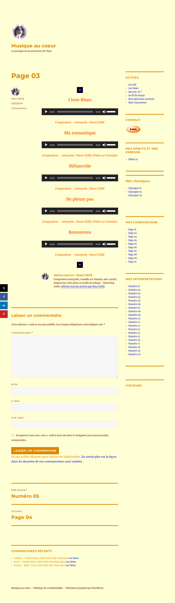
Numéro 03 (134, 293)
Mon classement (137, 102)
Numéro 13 (134, 329)
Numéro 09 (134, 315)
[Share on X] (4, 288)
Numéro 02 (134, 289)
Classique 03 (135, 195)
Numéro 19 (134, 350)
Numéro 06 (134, 304)
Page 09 (132, 258)
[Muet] (104, 111)
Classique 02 (135, 191)
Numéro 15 (134, 336)
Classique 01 (135, 188)
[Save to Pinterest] (4, 314)
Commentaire (22, 332)
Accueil (132, 84)
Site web (17, 417)
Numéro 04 (134, 297)
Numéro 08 (134, 311)
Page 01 (132, 229)
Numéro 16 (134, 340)
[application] (80, 111)
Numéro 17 (134, 343)
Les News (74, 558)
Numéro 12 (134, 325)
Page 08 (132, 254)
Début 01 (133, 159)
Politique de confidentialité (48, 588)
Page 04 (132, 240)
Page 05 (132, 243)
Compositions (19, 108)
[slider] (111, 111)
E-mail (15, 401)
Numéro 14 (134, 332)
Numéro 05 (134, 300)
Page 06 (132, 247)
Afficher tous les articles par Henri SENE (83, 286)
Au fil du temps (136, 95)
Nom (14, 384)
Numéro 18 (134, 347)
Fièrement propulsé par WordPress (85, 588)
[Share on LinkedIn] (4, 305)
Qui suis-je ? (135, 91)
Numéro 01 (134, 286)
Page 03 (132, 236)
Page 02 (132, 233)
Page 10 (132, 261)
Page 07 (132, 251)
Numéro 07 (134, 307)
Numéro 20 (134, 354)
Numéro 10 (134, 318)
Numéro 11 (134, 322)
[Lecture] (46, 111)
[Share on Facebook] (4, 297)
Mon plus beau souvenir (141, 99)
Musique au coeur (33, 46)
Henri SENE (17, 98)
